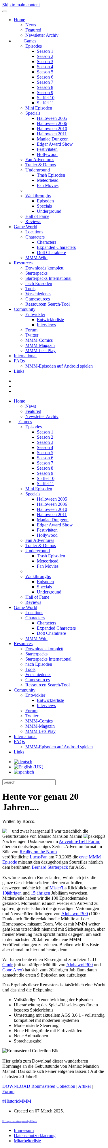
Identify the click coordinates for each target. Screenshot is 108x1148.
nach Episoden (38, 283)
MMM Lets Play (40, 350)
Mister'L (57, 887)
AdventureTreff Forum (79, 841)
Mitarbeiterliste (27, 1140)
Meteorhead (47, 180)
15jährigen (40, 893)
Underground (37, 169)
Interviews (46, 324)
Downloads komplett (44, 267)
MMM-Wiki (36, 257)
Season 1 (45, 51)
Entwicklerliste (50, 319)
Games (29, 40)
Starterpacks (36, 273)
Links (19, 371)
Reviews (33, 221)
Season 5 (45, 71)
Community (24, 309)
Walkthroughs (38, 195)
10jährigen (12, 893)
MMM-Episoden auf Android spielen (59, 366)
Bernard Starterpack (50, 867)
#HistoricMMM (16, 1101)
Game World (25, 226)
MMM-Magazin (40, 345)
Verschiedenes (38, 293)
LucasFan (39, 856)
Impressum (24, 1130)
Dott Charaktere (51, 252)
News (30, 24)
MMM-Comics (39, 340)
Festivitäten (47, 149)
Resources (23, 262)
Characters (35, 237)
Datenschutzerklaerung (35, 1135)
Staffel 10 (45, 97)
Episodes (33, 46)
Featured (33, 30)
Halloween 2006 (52, 123)
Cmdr (7, 964)
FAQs (19, 360)
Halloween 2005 (52, 118)
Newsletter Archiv (41, 35)
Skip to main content (21, 4)
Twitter (31, 335)
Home (19, 19)
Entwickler (35, 314)
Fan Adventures (39, 159)
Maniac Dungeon (53, 138)
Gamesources (37, 298)
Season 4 (45, 66)
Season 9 (45, 92)
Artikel (84, 1086)
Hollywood (47, 154)
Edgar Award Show (55, 144)
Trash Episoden (51, 175)
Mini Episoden (38, 108)
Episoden (45, 200)
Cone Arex (12, 969)
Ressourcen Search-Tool (47, 304)
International (25, 355)
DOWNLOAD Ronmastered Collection (38, 1086)
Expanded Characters (56, 247)
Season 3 (45, 61)
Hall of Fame (37, 216)
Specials (32, 113)
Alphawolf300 (74, 913)
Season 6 (45, 77)
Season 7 (45, 82)
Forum (31, 329)
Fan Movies (47, 185)
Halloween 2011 (52, 133)
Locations (34, 231)
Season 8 (45, 87)
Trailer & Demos (40, 164)
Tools (30, 288)
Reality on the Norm (38, 851)
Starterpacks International (48, 278)
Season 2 (45, 56)
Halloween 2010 (52, 128)
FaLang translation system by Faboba (19, 1121)
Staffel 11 (45, 102)
